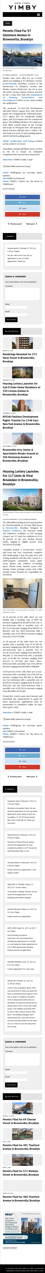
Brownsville (11, 83)
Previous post (16, 224)
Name (7, 304)
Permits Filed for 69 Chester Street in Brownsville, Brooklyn (21, 1121)
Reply (17, 251)
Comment (9, 286)
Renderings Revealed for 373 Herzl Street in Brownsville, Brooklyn (20, 357)
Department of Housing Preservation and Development (22, 97)
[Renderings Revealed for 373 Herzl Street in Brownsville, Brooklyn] (22, 347)
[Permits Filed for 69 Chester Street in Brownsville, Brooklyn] (22, 1112)
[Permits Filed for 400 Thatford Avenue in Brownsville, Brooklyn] (22, 1190)
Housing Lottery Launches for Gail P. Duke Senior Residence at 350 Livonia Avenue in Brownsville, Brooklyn (21, 389)
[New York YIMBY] (22, 6)
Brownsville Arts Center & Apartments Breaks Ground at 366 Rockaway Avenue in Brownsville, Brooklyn (20, 455)
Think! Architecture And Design (18, 141)
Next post (30, 224)
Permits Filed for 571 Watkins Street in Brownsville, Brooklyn (21, 1172)
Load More (22, 1256)
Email (7, 311)
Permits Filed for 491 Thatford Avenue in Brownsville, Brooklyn (21, 1147)
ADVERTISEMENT (10, 1248)
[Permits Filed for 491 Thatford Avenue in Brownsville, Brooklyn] (22, 1138)
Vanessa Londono (11, 75)
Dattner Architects (12, 530)
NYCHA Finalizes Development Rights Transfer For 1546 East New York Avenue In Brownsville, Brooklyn (21, 422)
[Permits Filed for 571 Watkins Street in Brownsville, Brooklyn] (22, 1164)
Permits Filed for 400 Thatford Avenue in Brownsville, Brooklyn (21, 1198)
